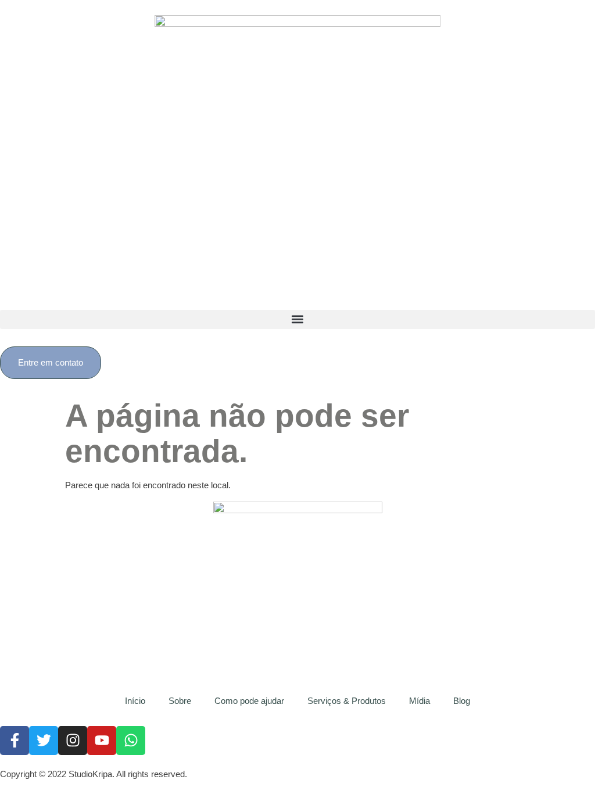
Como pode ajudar (249, 701)
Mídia (419, 701)
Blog (461, 701)
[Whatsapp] (130, 740)
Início (135, 701)
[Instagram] (72, 740)
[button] (297, 319)
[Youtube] (101, 740)
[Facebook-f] (14, 740)
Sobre (180, 701)
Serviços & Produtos (346, 701)
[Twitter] (43, 740)
